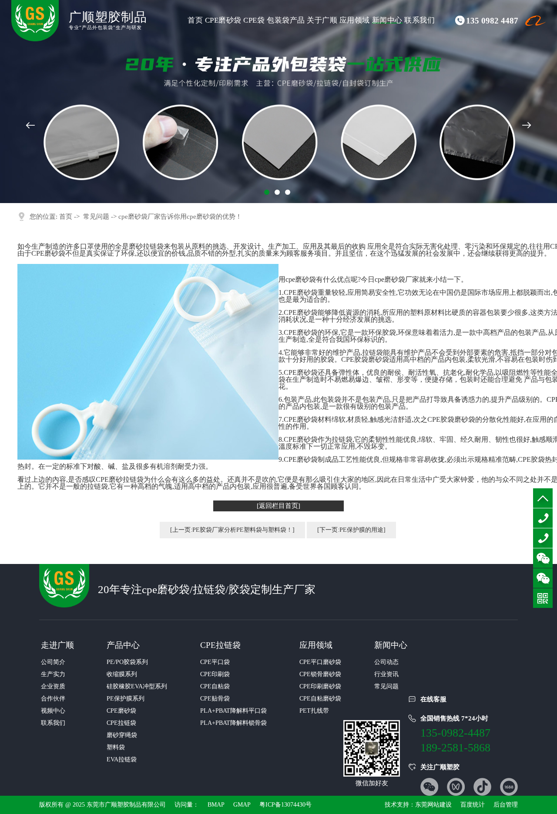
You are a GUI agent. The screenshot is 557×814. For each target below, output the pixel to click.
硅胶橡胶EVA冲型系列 (137, 686)
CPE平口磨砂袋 (320, 662)
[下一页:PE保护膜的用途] (351, 530)
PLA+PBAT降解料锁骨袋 (233, 723)
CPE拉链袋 (121, 723)
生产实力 (53, 674)
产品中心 (123, 645)
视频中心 (53, 710)
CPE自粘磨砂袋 (320, 698)
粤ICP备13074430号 (285, 804)
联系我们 (419, 20)
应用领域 (354, 20)
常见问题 (96, 216)
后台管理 (505, 804)
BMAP (216, 804)
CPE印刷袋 (215, 674)
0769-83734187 (543, 518)
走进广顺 (57, 645)
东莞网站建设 (433, 804)
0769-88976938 (543, 538)
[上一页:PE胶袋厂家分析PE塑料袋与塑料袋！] (232, 530)
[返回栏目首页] (278, 505)
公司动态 (386, 662)
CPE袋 (254, 20)
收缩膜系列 (122, 674)
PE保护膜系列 (125, 698)
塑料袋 (116, 747)
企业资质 (53, 686)
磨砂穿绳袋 (122, 735)
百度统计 (472, 804)
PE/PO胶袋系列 (127, 662)
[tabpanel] (278, 101)
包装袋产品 (286, 20)
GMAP (242, 804)
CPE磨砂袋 (223, 20)
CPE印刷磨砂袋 (320, 686)
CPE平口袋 (215, 662)
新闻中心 (387, 20)
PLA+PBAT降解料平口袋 (233, 710)
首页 (195, 20)
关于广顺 (322, 20)
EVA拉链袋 (122, 759)
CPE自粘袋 (215, 686)
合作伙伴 (53, 698)
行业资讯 (386, 674)
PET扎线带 (314, 710)
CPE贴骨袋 (215, 698)
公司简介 (53, 662)
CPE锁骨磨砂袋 (320, 674)
